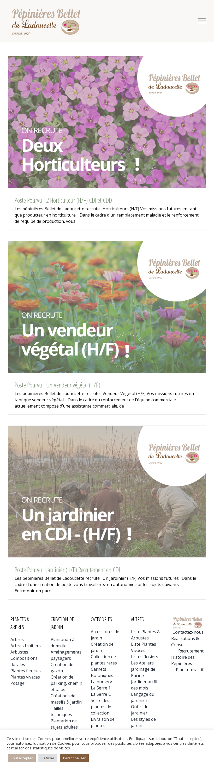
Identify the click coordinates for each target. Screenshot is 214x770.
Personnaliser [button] (74, 758)
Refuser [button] (47, 758)
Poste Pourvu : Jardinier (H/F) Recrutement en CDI (67, 569)
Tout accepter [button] (22, 758)
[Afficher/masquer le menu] (202, 21)
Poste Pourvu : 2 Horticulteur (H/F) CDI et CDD (63, 200)
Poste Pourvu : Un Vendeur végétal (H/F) (57, 384)
